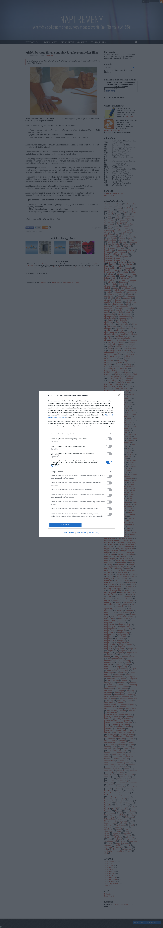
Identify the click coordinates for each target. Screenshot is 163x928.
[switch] (109, 438)
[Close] (120, 396)
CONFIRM (65, 525)
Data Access (81, 533)
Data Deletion (69, 533)
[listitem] (81, 434)
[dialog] (81, 464)
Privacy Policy (94, 533)
